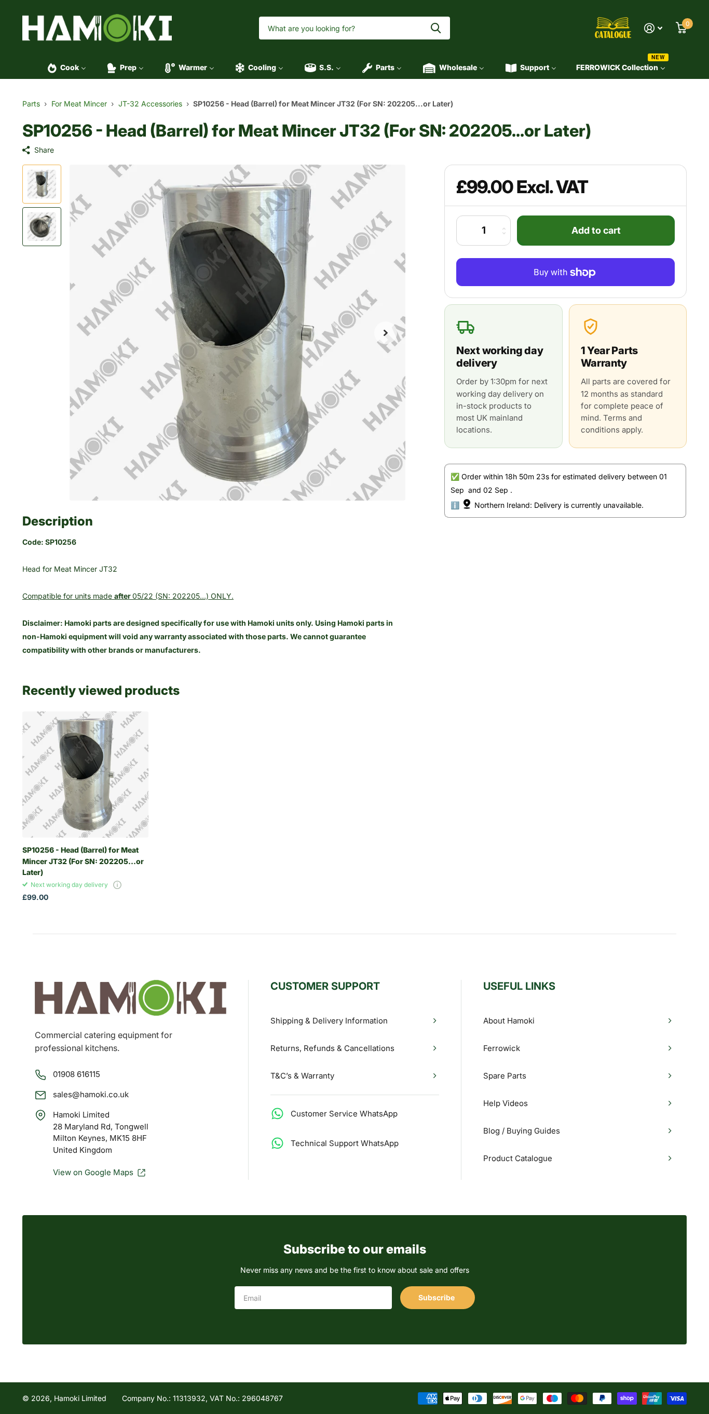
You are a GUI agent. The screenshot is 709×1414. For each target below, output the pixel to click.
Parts (31, 103)
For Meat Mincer (79, 103)
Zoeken (435, 28)
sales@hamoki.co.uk (91, 1094)
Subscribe (437, 1297)
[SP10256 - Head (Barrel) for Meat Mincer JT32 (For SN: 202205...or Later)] (85, 774)
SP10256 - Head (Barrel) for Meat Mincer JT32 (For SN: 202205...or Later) (83, 861)
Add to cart (596, 230)
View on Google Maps (93, 1172)
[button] (385, 333)
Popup (117, 884)
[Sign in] (653, 28)
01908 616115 (76, 1074)
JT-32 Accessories (150, 103)
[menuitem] (63, 67)
